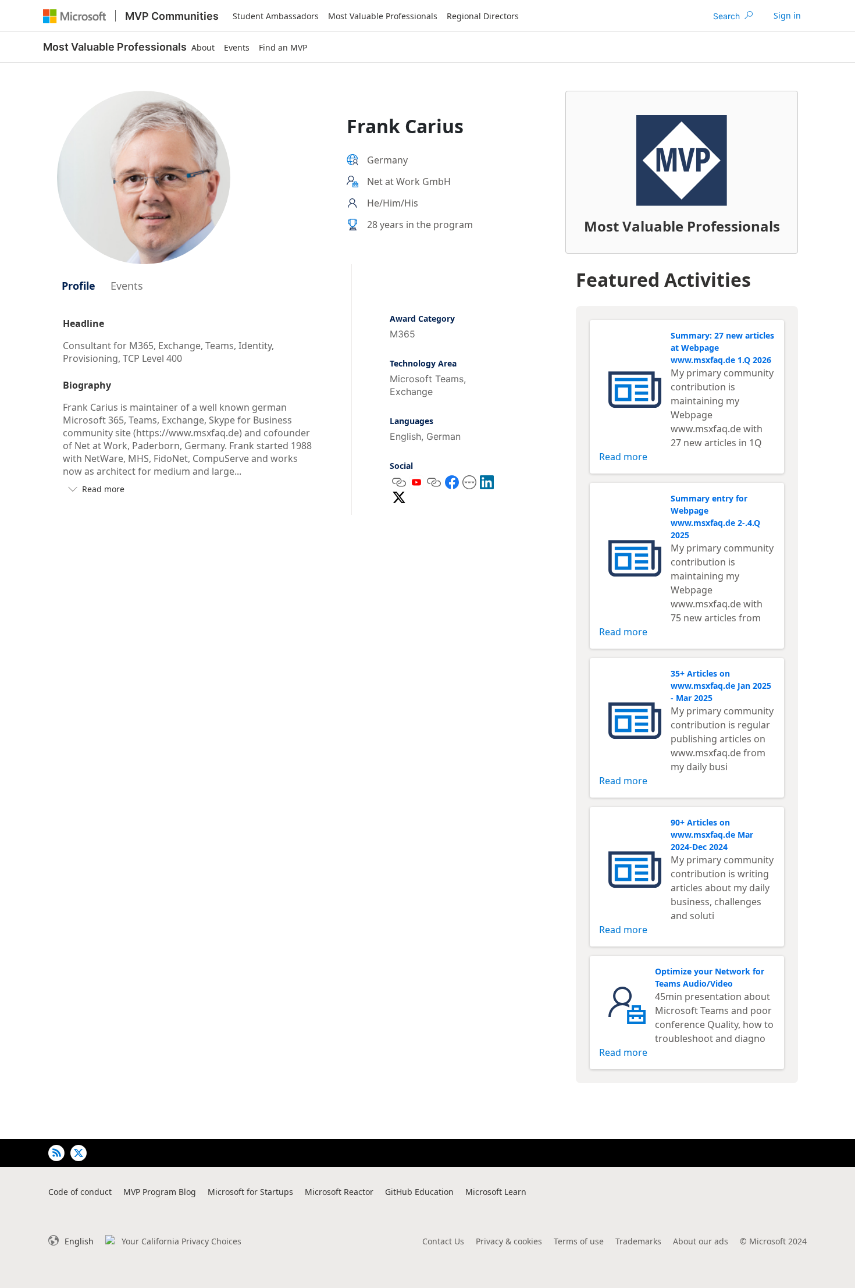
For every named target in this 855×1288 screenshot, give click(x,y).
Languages (411, 420)
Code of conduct (80, 1191)
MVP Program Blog (159, 1191)
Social (401, 465)
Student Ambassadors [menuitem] (276, 16)
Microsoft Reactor (339, 1191)
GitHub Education (419, 1191)
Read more (623, 456)
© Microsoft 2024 (773, 1241)
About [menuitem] (203, 47)
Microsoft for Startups (250, 1191)
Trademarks (638, 1241)
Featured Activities (663, 279)
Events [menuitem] (237, 47)
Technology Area (423, 363)
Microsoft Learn (495, 1191)
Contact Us (443, 1241)
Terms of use (579, 1241)
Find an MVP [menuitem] (283, 47)
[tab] (78, 285)
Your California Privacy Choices (181, 1241)
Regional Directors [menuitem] (483, 16)
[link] (787, 15)
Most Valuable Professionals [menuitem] (382, 16)
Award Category (422, 318)
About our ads (700, 1241)
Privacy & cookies (509, 1241)
